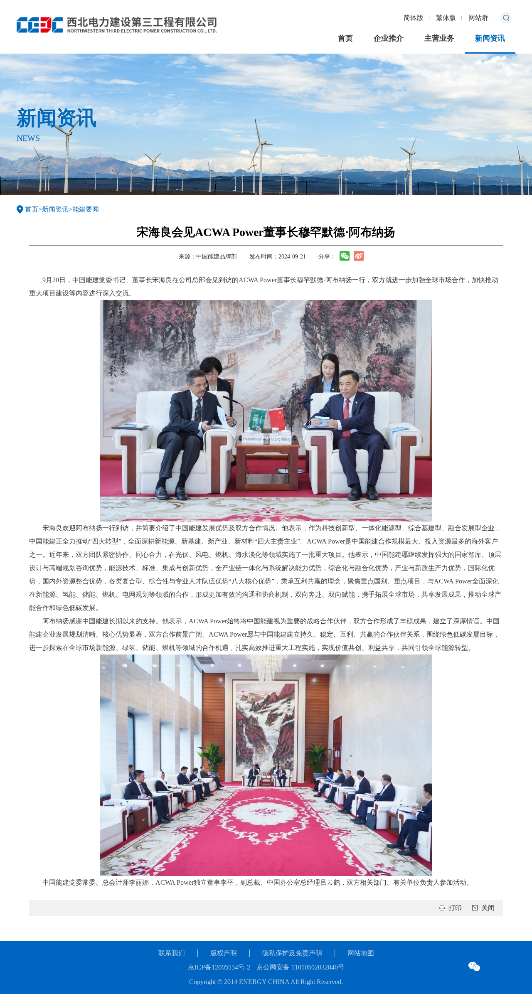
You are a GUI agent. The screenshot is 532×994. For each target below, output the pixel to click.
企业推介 (389, 38)
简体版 (414, 17)
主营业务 (439, 38)
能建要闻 (85, 209)
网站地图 (360, 953)
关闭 (488, 907)
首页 (345, 38)
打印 (455, 907)
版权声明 (223, 953)
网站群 (478, 17)
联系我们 (171, 953)
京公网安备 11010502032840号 (300, 967)
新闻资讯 (490, 38)
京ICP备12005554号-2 (219, 967)
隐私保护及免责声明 (292, 953)
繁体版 (446, 17)
